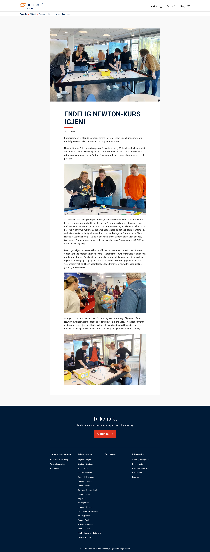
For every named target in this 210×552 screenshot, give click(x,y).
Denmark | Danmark (86, 477)
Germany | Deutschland (87, 490)
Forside (23, 14)
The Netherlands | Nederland (89, 533)
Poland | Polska (84, 520)
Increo (127, 549)
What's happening (57, 464)
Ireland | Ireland (84, 494)
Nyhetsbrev (137, 473)
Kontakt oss (103, 434)
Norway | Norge (84, 516)
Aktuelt (33, 14)
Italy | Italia (82, 499)
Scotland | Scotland (86, 524)
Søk (169, 6)
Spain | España (84, 529)
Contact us (54, 468)
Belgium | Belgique (85, 464)
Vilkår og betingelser (140, 460)
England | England (85, 481)
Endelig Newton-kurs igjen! (59, 14)
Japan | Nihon (83, 503)
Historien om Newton (141, 468)
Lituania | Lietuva (85, 507)
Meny (183, 6)
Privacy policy (138, 464)
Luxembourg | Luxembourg (89, 511)
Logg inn (153, 6)
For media (136, 477)
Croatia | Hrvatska (85, 473)
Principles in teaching (59, 460)
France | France (84, 486)
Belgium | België (84, 460)
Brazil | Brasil (83, 468)
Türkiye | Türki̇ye (84, 537)
